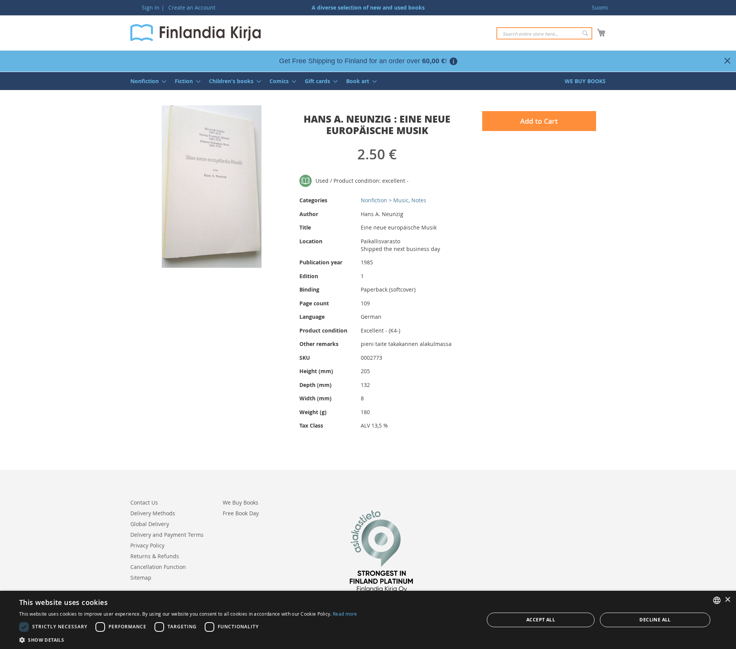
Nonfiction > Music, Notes (393, 200)
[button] (188, 639)
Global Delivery (149, 524)
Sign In (150, 7)
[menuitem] (146, 81)
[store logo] (195, 32)
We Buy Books (240, 502)
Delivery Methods (152, 513)
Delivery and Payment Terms (167, 534)
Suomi (600, 7)
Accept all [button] (540, 619)
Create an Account (191, 7)
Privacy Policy (147, 545)
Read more (345, 614)
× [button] (727, 600)
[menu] (368, 81)
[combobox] (544, 33)
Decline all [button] (654, 619)
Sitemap (140, 577)
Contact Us (144, 502)
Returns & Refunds (154, 556)
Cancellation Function (158, 566)
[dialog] (368, 620)
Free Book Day (241, 513)
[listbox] (717, 600)
